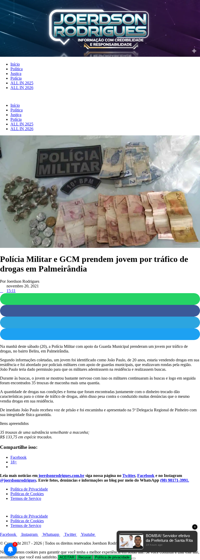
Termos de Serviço (25, 498)
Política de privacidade (112, 557)
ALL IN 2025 (21, 83)
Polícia (16, 78)
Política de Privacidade (29, 489)
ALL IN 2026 (21, 87)
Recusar (84, 557)
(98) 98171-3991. (174, 480)
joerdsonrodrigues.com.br (61, 475)
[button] (100, 96)
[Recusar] (134, 558)
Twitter (128, 475)
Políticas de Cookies (27, 494)
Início (15, 64)
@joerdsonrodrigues (18, 480)
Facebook (145, 475)
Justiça (15, 73)
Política (16, 69)
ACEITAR (67, 557)
